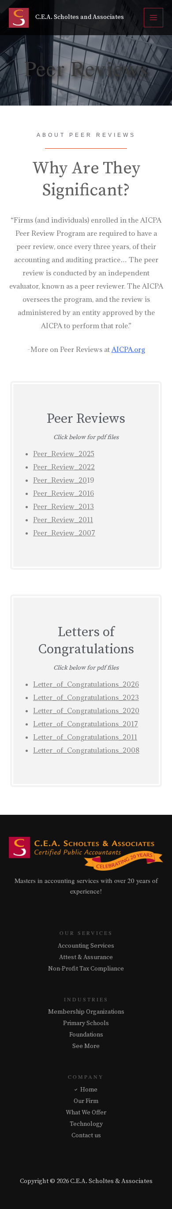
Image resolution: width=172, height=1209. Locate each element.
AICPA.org (128, 349)
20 (83, 480)
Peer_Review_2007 (64, 532)
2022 (87, 466)
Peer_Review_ (56, 466)
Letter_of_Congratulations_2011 (85, 737)
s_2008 (127, 750)
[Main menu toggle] (153, 17)
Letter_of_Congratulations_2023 (86, 697)
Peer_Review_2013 (63, 506)
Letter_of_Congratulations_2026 (86, 684)
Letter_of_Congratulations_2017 (85, 723)
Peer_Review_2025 (63, 453)
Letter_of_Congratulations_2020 (86, 710)
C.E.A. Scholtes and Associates (79, 17)
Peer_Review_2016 (63, 493)
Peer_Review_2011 (63, 519)
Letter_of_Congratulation (74, 750)
